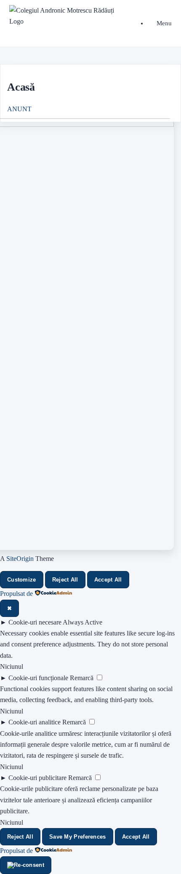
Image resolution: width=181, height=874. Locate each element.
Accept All (108, 579)
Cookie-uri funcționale (38, 677)
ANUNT (19, 109)
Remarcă (81, 677)
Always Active (82, 622)
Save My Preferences (77, 837)
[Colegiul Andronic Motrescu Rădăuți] (65, 16)
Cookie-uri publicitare (37, 777)
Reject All (65, 579)
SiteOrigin (20, 558)
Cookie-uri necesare (34, 622)
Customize (21, 579)
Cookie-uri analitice (34, 722)
